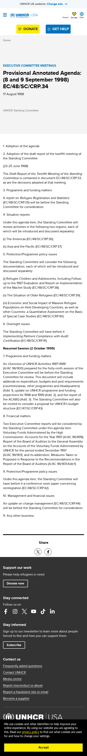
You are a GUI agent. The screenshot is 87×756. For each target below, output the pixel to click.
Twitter (24, 611)
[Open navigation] (5, 15)
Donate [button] (74, 17)
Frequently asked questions (22, 666)
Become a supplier (16, 698)
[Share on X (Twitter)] (37, 551)
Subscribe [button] (14, 645)
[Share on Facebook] (48, 551)
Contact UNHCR (14, 672)
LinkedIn (52, 611)
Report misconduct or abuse (23, 685)
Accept (43, 747)
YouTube (33, 611)
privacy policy (30, 732)
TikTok (43, 611)
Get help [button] (60, 29)
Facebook (5, 611)
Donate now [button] (15, 583)
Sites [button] (82, 17)
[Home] (23, 15)
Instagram (15, 611)
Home (7, 40)
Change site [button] (55, 4)
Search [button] (66, 17)
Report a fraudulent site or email (25, 692)
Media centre (12, 679)
